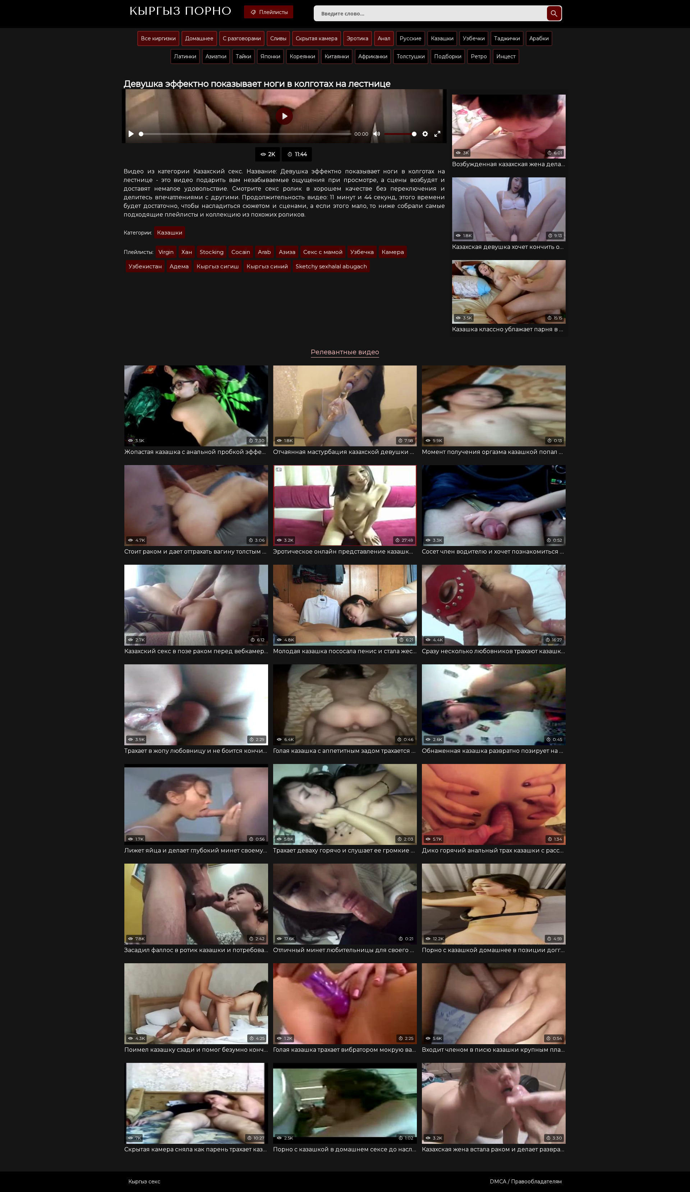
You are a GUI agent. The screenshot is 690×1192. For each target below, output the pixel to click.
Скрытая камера (316, 38)
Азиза (287, 252)
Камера (393, 252)
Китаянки (337, 56)
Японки (270, 56)
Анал (384, 38)
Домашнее (199, 38)
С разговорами (242, 38)
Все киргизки (158, 38)
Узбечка (362, 252)
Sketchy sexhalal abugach (331, 266)
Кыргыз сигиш (218, 266)
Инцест (506, 56)
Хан (186, 252)
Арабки (539, 38)
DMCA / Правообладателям (526, 1181)
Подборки (447, 56)
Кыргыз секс (144, 1181)
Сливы (278, 38)
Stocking (212, 252)
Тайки (243, 56)
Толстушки (411, 56)
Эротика (357, 38)
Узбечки (474, 38)
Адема (179, 266)
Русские (411, 38)
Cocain (240, 252)
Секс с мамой (322, 252)
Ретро (479, 56)
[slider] (245, 134)
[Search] (554, 13)
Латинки (185, 56)
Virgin (166, 252)
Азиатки (216, 56)
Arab (264, 252)
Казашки (442, 38)
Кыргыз (180, 11)
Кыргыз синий (267, 266)
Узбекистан (145, 266)
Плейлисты (273, 12)
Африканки (372, 56)
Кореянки (302, 56)
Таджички (507, 38)
